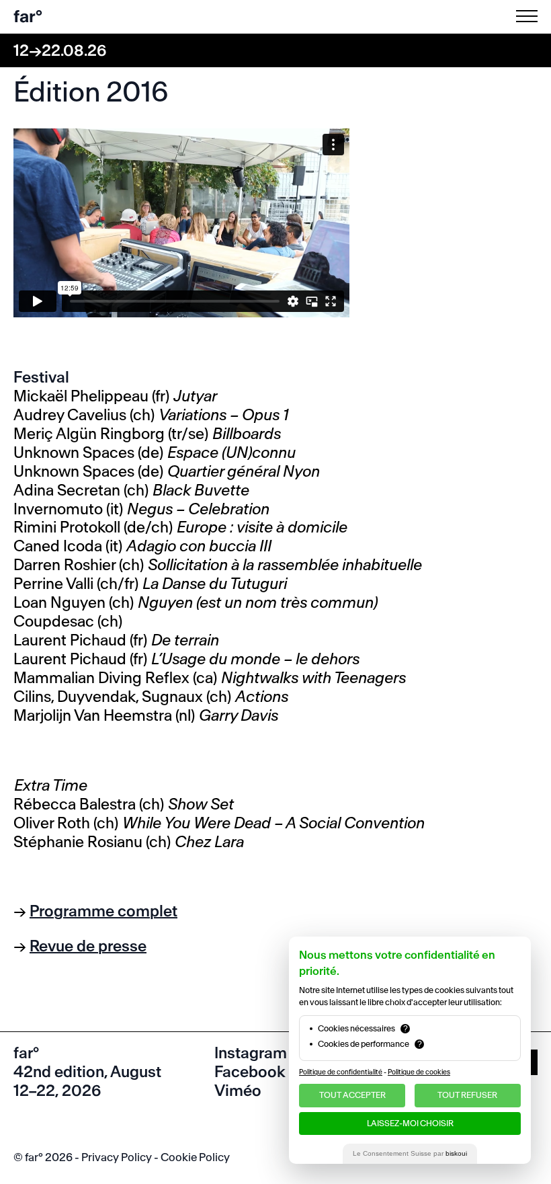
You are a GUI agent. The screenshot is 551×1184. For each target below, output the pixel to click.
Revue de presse (88, 946)
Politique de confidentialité (340, 1072)
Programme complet (103, 911)
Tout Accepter (352, 1095)
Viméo (237, 1090)
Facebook (250, 1071)
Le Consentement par (410, 1153)
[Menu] (529, 16)
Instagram (250, 1052)
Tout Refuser (467, 1095)
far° (27, 16)
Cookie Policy (195, 1157)
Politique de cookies (419, 1072)
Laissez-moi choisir (410, 1123)
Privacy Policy (116, 1157)
